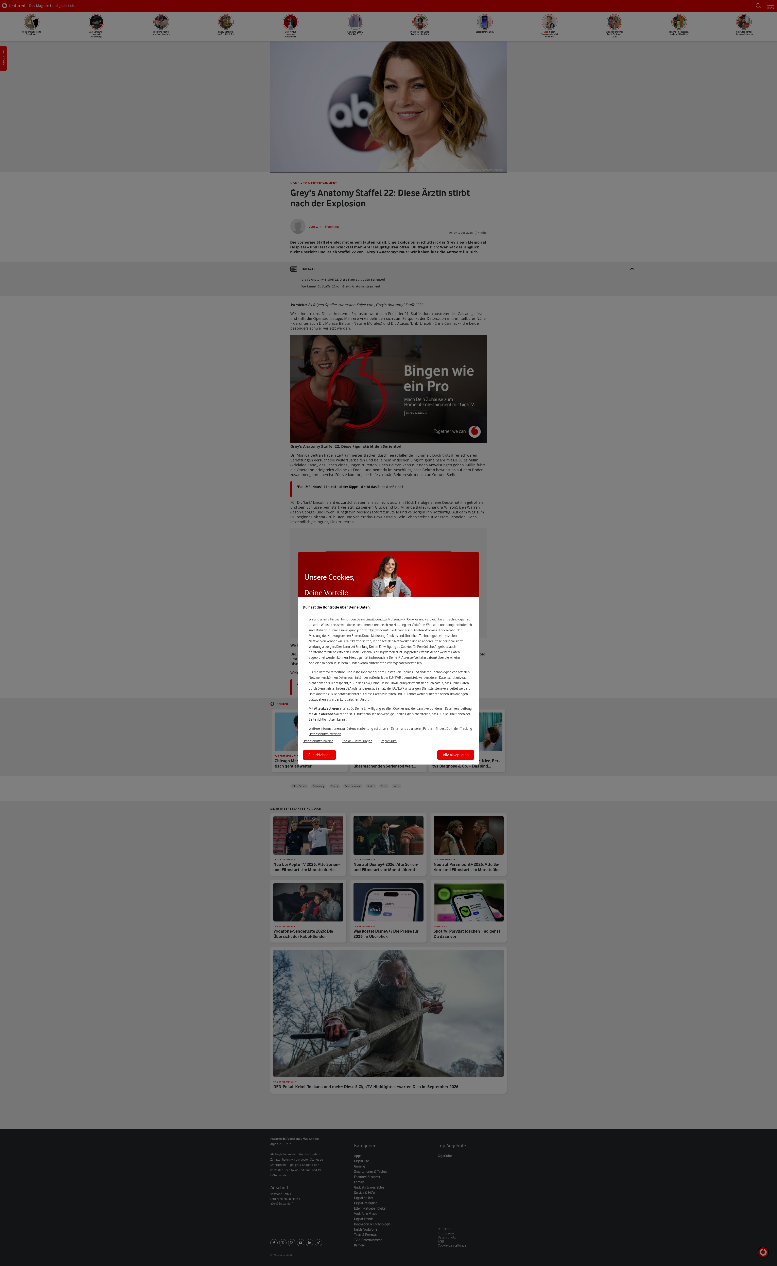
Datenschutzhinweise (318, 741)
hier (373, 630)
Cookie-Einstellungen (357, 741)
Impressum (389, 741)
